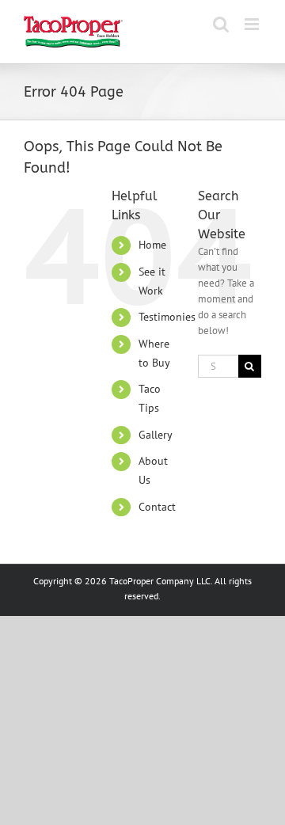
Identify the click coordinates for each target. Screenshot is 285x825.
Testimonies (167, 317)
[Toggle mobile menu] (253, 24)
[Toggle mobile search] (221, 24)
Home (152, 245)
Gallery (156, 435)
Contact (157, 507)
